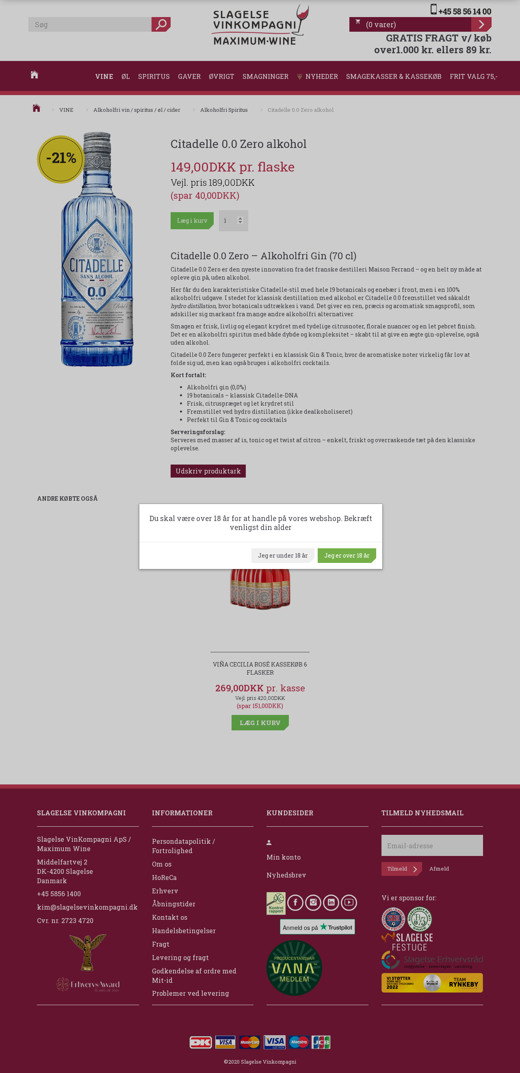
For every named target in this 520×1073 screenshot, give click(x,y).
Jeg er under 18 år (283, 555)
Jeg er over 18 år (347, 555)
